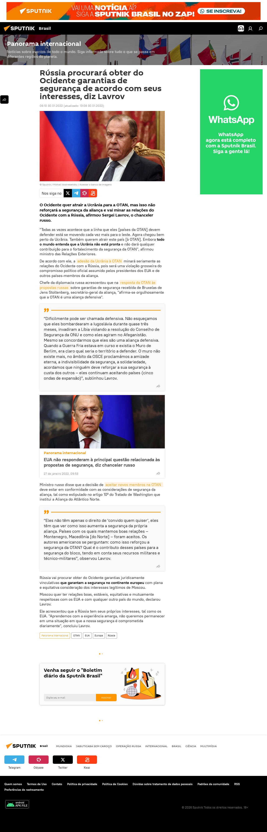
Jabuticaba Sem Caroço (94, 746)
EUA (87, 635)
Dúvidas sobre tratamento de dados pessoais (163, 784)
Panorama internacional (65, 453)
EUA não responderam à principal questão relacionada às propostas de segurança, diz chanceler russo (102, 462)
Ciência (190, 746)
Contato (57, 784)
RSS (237, 784)
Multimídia (208, 746)
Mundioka (64, 746)
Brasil (176, 746)
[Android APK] (17, 804)
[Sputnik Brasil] (20, 32)
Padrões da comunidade (213, 784)
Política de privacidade (82, 784)
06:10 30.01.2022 (51, 106)
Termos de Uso (37, 784)
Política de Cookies (115, 784)
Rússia (111, 635)
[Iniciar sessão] (250, 28)
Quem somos (13, 784)
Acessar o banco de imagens (95, 184)
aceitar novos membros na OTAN (134, 484)
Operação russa (128, 746)
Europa (99, 635)
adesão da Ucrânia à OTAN (99, 261)
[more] (158, 386)
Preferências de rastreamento (24, 790)
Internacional (156, 746)
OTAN (76, 635)
